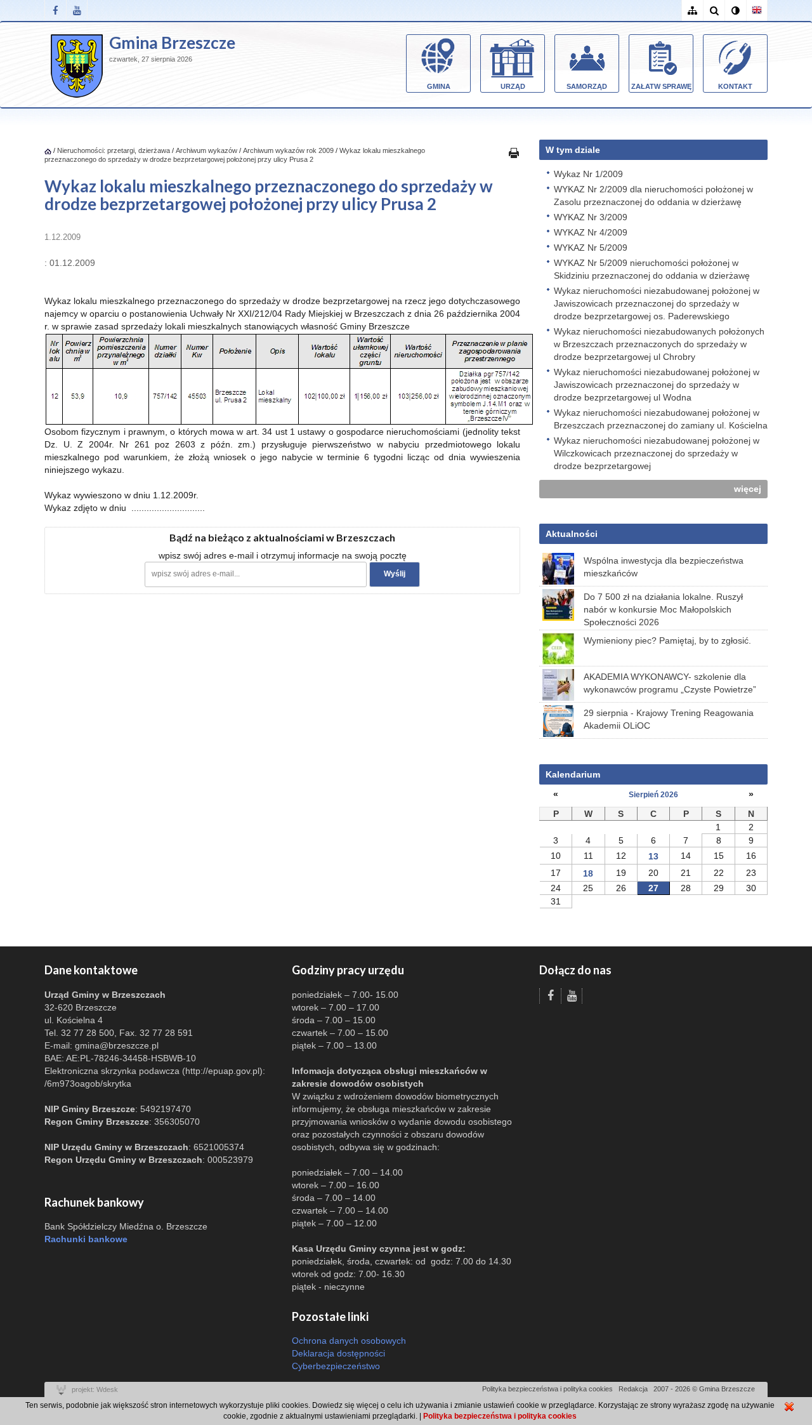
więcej (747, 489)
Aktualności (572, 534)
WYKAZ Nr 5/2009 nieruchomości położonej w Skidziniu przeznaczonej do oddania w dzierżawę (652, 269)
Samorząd (586, 86)
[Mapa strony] (692, 10)
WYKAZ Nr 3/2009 (590, 217)
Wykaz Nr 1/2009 (588, 174)
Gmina (438, 86)
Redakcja (633, 1389)
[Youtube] (77, 10)
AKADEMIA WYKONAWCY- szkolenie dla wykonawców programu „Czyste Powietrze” (670, 683)
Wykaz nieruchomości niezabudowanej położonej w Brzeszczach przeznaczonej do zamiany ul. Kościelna (661, 419)
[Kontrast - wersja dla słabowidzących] (735, 10)
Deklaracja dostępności (338, 1353)
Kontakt (735, 86)
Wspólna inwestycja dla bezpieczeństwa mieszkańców (663, 566)
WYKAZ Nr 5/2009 (590, 247)
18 (588, 873)
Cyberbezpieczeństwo (336, 1366)
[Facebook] (55, 10)
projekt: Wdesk (95, 1389)
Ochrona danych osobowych (349, 1341)
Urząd (513, 86)
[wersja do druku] (514, 152)
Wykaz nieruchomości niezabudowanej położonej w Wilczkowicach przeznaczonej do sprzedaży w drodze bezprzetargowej (656, 453)
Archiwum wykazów (206, 150)
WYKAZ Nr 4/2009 (590, 232)
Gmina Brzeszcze (172, 42)
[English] (757, 10)
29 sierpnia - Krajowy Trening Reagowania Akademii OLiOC (669, 719)
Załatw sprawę (661, 86)
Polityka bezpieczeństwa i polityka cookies (547, 1389)
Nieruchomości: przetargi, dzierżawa (113, 150)
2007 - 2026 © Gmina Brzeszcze (704, 1389)
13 (653, 856)
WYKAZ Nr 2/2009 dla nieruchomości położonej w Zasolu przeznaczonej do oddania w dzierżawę (653, 195)
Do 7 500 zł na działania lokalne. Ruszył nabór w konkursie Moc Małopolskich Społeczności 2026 (663, 609)
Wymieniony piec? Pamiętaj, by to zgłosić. (667, 640)
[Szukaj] (713, 10)
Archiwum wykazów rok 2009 (288, 150)
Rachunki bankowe (86, 1239)
